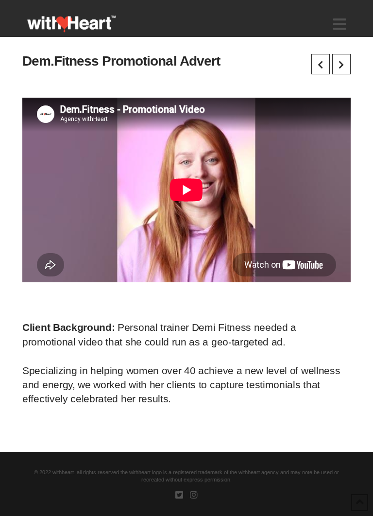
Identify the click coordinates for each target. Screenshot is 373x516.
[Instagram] (194, 494)
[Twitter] (179, 494)
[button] (339, 24)
